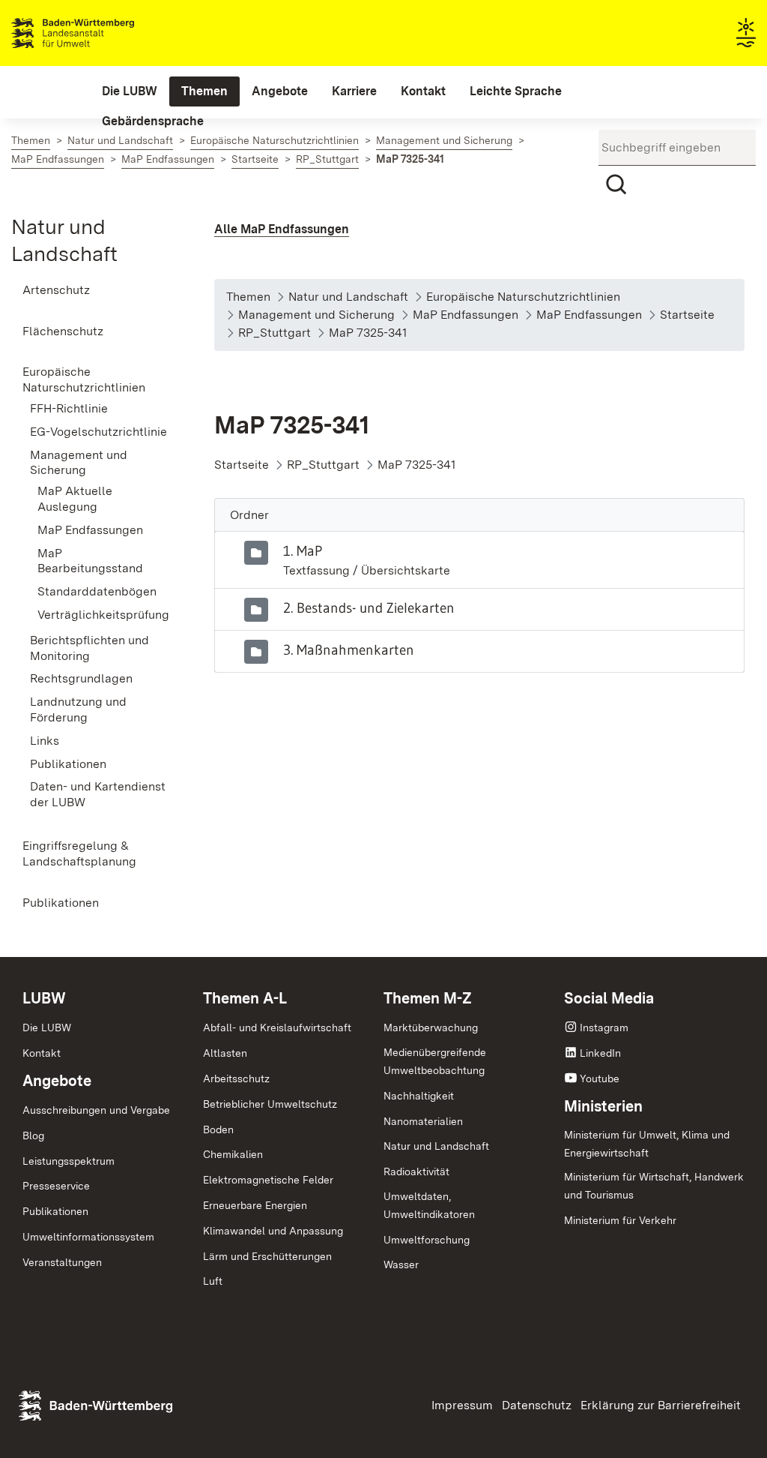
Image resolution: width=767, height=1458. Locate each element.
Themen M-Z (428, 998)
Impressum (462, 1405)
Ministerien (603, 1106)
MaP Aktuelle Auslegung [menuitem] (74, 499)
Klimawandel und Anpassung (273, 1231)
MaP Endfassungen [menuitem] (90, 530)
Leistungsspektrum (68, 1161)
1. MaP (302, 551)
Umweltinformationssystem (88, 1237)
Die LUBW (46, 1028)
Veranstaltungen (62, 1262)
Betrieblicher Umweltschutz (270, 1104)
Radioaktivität (416, 1172)
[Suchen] (616, 184)
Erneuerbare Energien (255, 1205)
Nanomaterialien (423, 1121)
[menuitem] (129, 91)
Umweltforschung (427, 1240)
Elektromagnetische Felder (268, 1180)
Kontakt (41, 1053)
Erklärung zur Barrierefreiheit (660, 1405)
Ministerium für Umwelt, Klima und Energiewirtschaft (647, 1144)
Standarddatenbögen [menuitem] (97, 591)
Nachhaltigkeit (419, 1096)
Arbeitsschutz (236, 1078)
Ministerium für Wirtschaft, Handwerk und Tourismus (654, 1186)
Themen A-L (245, 998)
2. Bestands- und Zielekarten (369, 607)
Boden (218, 1130)
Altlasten (225, 1053)
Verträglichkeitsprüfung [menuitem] (103, 615)
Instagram (604, 1028)
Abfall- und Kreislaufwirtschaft (277, 1028)
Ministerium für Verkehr (620, 1220)
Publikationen (55, 1211)
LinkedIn (600, 1053)
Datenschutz (537, 1405)
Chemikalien (233, 1154)
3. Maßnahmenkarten (348, 649)
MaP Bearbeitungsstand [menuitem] (90, 561)
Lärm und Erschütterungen (267, 1256)
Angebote (56, 1081)
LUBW (44, 998)
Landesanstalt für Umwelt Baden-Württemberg (99, 33)
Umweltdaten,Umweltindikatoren (429, 1205)
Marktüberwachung (431, 1028)
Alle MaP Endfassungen (281, 229)
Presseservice (56, 1186)
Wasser (401, 1264)
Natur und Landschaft (436, 1146)
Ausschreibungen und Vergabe (96, 1110)
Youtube (599, 1078)
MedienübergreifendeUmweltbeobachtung (435, 1061)
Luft (212, 1281)
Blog (33, 1136)
